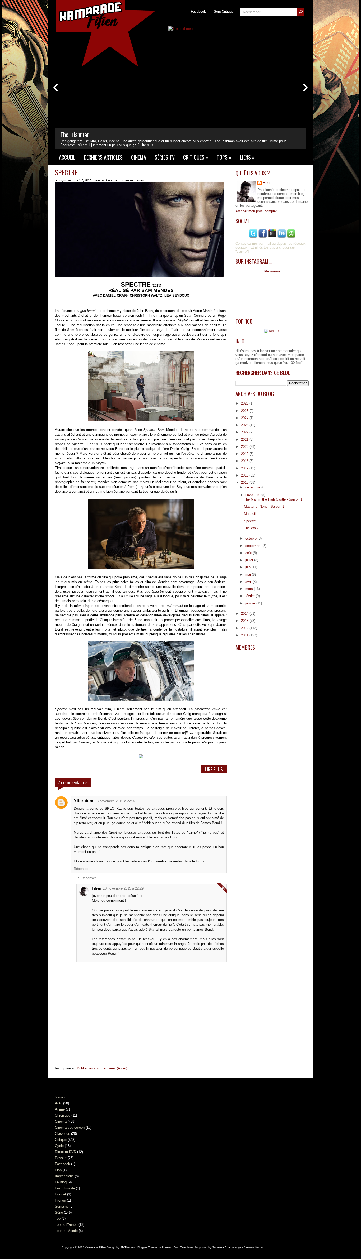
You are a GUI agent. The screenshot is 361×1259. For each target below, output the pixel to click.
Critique (111, 180)
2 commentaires (132, 180)
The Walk (251, 528)
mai (248, 574)
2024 (245, 418)
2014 (245, 614)
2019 (245, 454)
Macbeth (250, 514)
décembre (253, 487)
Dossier (61, 1158)
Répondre (81, 869)
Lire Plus (214, 769)
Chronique (62, 1115)
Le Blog (61, 1182)
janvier (250, 603)
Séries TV (165, 157)
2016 (245, 475)
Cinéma (138, 157)
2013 (245, 621)
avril (249, 582)
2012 (245, 628)
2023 (245, 425)
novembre (253, 495)
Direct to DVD (65, 1152)
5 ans (59, 1097)
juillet (249, 560)
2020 (245, 447)
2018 (245, 461)
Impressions (64, 1176)
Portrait (60, 1194)
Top (58, 1218)
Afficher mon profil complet (256, 211)
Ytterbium (83, 801)
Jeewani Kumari (254, 1247)
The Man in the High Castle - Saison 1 (273, 499)
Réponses (89, 878)
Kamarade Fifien (95, 1247)
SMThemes (127, 1247)
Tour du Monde (66, 1231)
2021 (245, 439)
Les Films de (65, 1188)
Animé (60, 1109)
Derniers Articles (103, 157)
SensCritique (223, 11)
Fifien (96, 888)
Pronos (60, 1200)
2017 (245, 468)
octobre (251, 538)
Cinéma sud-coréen (70, 1128)
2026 (245, 403)
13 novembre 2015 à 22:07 (115, 801)
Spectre (66, 172)
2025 (245, 411)
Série (59, 1212)
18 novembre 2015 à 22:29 (123, 888)
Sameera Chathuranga (226, 1247)
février (250, 596)
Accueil (67, 157)
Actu (58, 1103)
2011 (245, 635)
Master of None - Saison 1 (264, 506)
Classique (62, 1134)
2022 (245, 432)
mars (249, 589)
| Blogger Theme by (164, 1247)
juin (248, 567)
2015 (245, 482)
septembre (253, 546)
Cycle (59, 1146)
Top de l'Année (66, 1225)
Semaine (61, 1206)
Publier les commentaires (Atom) (102, 1068)
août (249, 553)
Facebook (198, 11)
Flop (58, 1170)
